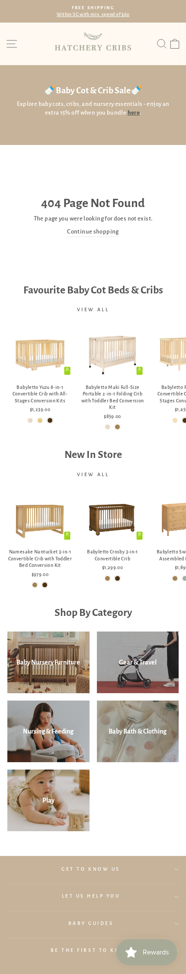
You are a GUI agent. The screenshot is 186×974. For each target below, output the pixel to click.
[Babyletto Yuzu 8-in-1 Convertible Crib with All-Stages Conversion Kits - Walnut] (50, 420)
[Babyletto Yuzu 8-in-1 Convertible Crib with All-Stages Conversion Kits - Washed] (30, 420)
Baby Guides (91, 923)
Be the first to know (91, 950)
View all (93, 309)
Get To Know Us (90, 869)
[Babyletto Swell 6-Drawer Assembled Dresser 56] (175, 578)
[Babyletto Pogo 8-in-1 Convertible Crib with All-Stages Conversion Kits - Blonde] (175, 420)
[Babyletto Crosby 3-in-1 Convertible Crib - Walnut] (117, 578)
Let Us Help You (91, 896)
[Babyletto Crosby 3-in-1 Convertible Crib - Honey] (107, 578)
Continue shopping (93, 231)
